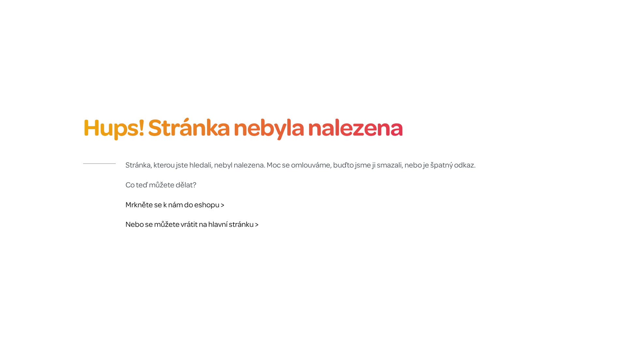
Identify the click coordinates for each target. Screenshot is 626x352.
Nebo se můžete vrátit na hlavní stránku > (192, 224)
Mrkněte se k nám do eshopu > (175, 204)
